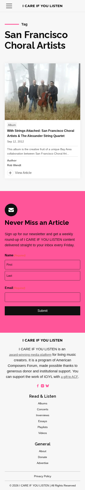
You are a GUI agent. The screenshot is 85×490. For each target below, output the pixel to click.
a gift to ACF (69, 377)
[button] (9, 6)
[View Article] (42, 120)
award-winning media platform (30, 354)
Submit (42, 310)
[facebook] (37, 385)
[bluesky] (47, 385)
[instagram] (42, 385)
